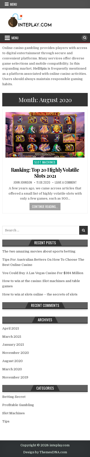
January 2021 (13, 344)
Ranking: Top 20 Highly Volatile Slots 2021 (45, 172)
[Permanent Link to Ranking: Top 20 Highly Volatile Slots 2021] (45, 135)
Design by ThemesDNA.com (45, 452)
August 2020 (12, 361)
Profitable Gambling (18, 405)
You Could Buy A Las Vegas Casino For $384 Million (42, 273)
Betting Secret (14, 397)
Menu (13, 4)
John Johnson (23, 182)
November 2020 (15, 353)
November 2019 (15, 377)
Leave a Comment (66, 182)
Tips (6, 421)
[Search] (85, 38)
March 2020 (12, 369)
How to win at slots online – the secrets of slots (40, 294)
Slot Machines (45, 162)
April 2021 (10, 328)
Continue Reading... (45, 206)
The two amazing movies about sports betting (39, 251)
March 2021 (11, 336)
